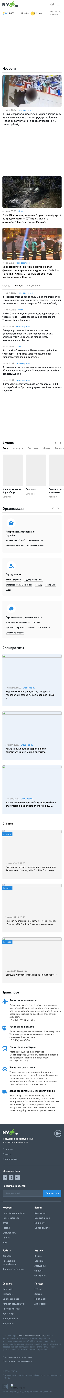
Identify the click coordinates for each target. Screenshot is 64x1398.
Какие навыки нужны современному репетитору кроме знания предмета (26, 750)
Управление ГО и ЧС (15, 540)
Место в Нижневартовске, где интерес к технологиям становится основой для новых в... (30, 695)
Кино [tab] (5, 448)
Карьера (7, 1255)
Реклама (7, 1154)
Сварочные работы (15, 632)
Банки (38, 1207)
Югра (20, 211)
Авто (5, 1242)
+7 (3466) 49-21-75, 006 (22, 1019)
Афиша (8, 443)
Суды (8, 589)
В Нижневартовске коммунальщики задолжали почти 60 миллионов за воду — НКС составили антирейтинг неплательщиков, (31, 370)
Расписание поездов (22, 1026)
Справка (7, 1283)
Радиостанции (10, 1318)
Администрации (13, 579)
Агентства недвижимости (18, 622)
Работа (7, 1250)
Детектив (7, 496)
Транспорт (10, 992)
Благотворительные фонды (19, 584)
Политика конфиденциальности (18, 1361)
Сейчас (38, 1288)
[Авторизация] (52, 4)
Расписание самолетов (23, 1000)
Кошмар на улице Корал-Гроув (12, 491)
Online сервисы (11, 1298)
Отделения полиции (33, 579)
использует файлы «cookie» (31, 1335)
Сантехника (44, 627)
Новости (9, 68)
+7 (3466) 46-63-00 (20, 1040)
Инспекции (50, 584)
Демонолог (31, 489)
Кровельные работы (15, 627)
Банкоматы (40, 1222)
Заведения (40, 1265)
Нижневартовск (25, 110)
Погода (6, 1237)
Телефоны (8, 1293)
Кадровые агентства (13, 1269)
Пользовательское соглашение (17, 1357)
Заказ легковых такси (22, 1067)
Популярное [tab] (33, 285)
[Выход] (58, 4)
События (38, 1260)
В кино (38, 1255)
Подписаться (52, 1193)
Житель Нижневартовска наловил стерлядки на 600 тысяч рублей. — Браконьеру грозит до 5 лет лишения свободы (32, 387)
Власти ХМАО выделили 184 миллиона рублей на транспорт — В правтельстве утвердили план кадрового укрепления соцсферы (29, 353)
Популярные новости (14, 1212)
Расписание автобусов (23, 1047)
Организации (13, 508)
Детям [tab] (46, 448)
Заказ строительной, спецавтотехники (32, 1090)
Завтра (38, 1293)
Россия (6, 1227)
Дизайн (36, 622)
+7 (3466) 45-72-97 (20, 1060)
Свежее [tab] (6, 285)
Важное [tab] (18, 285)
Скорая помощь (35, 540)
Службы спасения (35, 545)
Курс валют (40, 1212)
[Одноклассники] (11, 1177)
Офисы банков (42, 1217)
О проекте (8, 1149)
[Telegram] (17, 1177)
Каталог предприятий (14, 1303)
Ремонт (31, 627)
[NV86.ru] (10, 4)
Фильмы (38, 1270)
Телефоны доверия (15, 545)
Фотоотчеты (40, 1275)
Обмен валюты (42, 1227)
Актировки (40, 1303)
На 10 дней (40, 1298)
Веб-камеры (9, 1313)
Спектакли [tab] (33, 448)
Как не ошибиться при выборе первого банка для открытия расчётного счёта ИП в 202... (31, 804)
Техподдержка (10, 1158)
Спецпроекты (13, 647)
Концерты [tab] (18, 448)
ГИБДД (38, 584)
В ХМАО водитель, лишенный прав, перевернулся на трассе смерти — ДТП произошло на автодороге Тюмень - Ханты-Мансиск (31, 218)
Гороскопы (8, 1323)
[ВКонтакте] (5, 1177)
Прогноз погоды (11, 1308)
